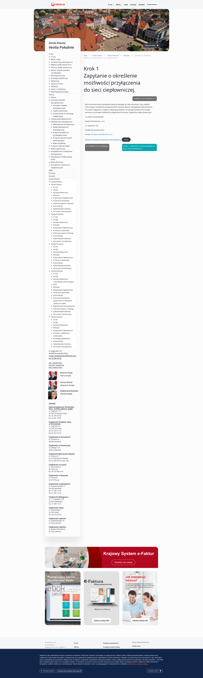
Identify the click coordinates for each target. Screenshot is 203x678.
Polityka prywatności (110, 643)
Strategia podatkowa (59, 78)
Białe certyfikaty (59, 143)
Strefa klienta (56, 182)
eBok (51, 170)
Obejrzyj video (150, 45)
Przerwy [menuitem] (133, 5)
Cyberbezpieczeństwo (59, 92)
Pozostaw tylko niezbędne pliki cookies (69, 671)
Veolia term (136, 646)
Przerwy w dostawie (61, 200)
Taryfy (55, 190)
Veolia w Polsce (57, 84)
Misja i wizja (55, 59)
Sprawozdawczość (60, 192)
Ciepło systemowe (60, 111)
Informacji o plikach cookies (138, 664)
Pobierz (126, 139)
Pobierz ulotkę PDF (101, 620)
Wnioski (56, 195)
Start (85, 55)
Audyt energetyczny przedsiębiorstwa (61, 133)
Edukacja (54, 86)
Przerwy (52, 173)
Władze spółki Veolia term (61, 65)
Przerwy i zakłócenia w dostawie (61, 334)
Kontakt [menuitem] (142, 5)
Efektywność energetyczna (63, 124)
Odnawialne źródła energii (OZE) (61, 158)
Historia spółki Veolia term (61, 67)
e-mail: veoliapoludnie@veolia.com (62, 356)
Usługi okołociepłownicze (61, 119)
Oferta (53, 97)
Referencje (55, 81)
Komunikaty (58, 206)
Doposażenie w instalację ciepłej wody (63, 114)
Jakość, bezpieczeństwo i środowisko (60, 71)
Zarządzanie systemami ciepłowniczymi (60, 166)
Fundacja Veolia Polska (111, 647)
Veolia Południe (113, 55)
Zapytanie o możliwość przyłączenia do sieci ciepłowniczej (103, 139)
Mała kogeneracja (58, 149)
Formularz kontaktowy (62, 211)
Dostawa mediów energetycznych (60, 106)
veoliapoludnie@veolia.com (101, 134)
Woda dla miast (57, 162)
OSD (55, 284)
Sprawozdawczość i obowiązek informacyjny (63, 280)
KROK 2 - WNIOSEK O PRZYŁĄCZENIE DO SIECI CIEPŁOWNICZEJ (139, 147)
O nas (53, 57)
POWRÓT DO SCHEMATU (145, 98)
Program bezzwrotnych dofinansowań (62, 139)
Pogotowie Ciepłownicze (63, 198)
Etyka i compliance (58, 89)
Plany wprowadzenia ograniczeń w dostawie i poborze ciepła (62, 300)
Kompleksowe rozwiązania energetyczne (61, 152)
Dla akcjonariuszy (58, 75)
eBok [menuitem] (126, 5)
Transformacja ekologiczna (62, 62)
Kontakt (52, 176)
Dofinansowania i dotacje (63, 203)
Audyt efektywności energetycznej (61, 128)
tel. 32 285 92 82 (55, 358)
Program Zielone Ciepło (60, 146)
